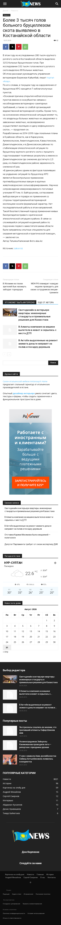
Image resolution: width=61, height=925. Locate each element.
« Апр (5, 651)
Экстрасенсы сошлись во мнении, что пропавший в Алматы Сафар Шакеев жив (37, 730)
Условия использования (36, 913)
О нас (42, 877)
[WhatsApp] (25, 47)
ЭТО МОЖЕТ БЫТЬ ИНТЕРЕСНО (20, 302)
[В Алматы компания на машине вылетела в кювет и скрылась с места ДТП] (10, 330)
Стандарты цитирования (11, 904)
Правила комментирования (32, 904)
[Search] (57, 4)
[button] (4, 4)
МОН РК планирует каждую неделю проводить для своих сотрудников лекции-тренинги (44, 288)
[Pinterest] (19, 47)
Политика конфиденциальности (14, 913)
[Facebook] (6, 47)
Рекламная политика (43, 894)
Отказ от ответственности (12, 918)
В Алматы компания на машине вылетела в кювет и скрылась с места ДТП (37, 330)
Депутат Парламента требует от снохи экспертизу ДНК (31, 544)
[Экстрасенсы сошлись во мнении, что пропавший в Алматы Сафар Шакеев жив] (10, 731)
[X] (12, 47)
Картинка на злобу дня (14, 874)
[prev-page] (4, 354)
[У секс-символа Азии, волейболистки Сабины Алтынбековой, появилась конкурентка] (10, 760)
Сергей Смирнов (31, 877)
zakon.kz (18, 248)
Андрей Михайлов (13, 877)
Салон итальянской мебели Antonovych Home (25, 381)
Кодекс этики (16, 894)
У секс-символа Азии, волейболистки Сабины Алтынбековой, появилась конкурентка (37, 759)
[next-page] (9, 354)
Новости (14, 10)
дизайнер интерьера (24, 393)
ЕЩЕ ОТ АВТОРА (46, 302)
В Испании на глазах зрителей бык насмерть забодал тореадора (14, 286)
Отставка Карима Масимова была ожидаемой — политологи (27, 536)
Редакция (6, 894)
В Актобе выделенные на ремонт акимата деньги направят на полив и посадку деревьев (38, 343)
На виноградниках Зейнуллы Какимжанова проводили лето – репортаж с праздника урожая (35, 744)
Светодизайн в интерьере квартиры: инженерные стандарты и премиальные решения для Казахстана (29, 509)
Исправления (28, 894)
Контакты (52, 877)
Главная (40, 874)
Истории (50, 874)
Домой (5, 10)
